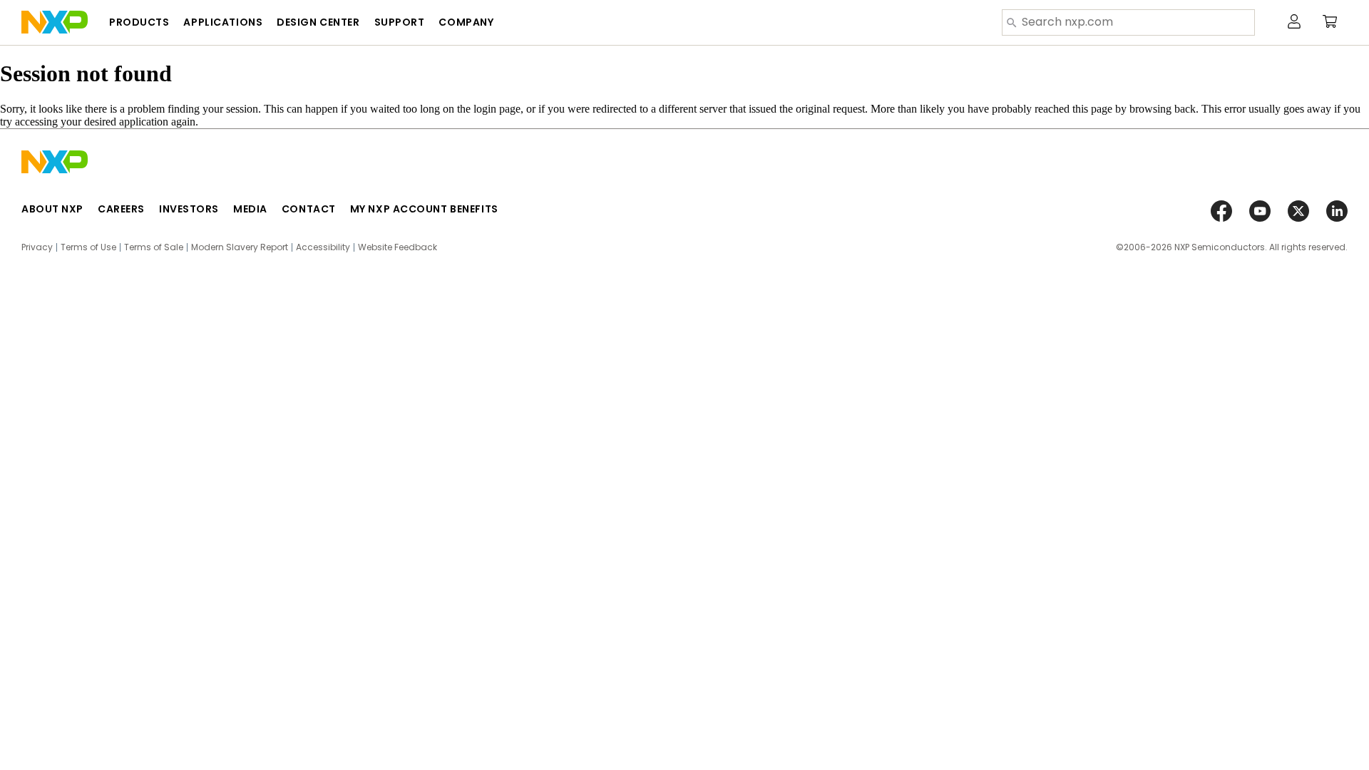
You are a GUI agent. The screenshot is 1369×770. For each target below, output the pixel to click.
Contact (309, 209)
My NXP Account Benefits (424, 209)
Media (250, 209)
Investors (189, 209)
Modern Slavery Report (239, 247)
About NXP (52, 209)
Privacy (37, 247)
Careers (121, 209)
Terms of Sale (153, 247)
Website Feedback (397, 247)
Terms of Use (88, 247)
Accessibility (323, 247)
